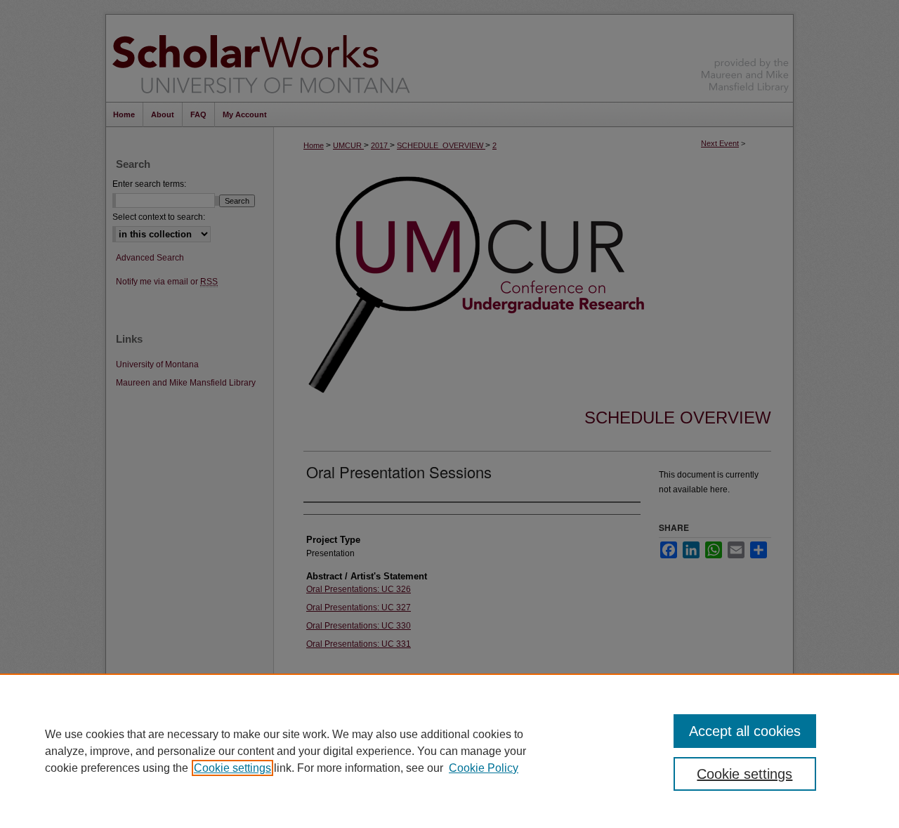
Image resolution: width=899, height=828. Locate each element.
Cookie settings (232, 768)
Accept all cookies (745, 731)
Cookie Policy (483, 768)
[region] (449, 750)
